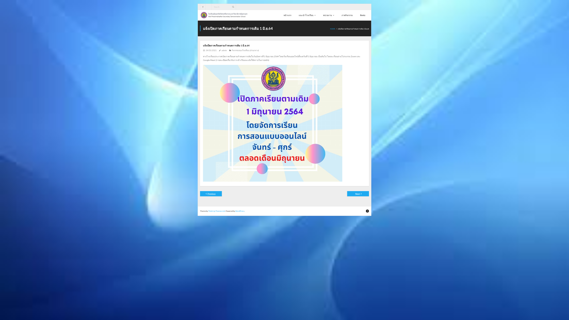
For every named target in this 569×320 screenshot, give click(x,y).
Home (332, 29)
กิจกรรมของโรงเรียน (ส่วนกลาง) (245, 50)
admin (224, 50)
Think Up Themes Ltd (216, 211)
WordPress (239, 211)
